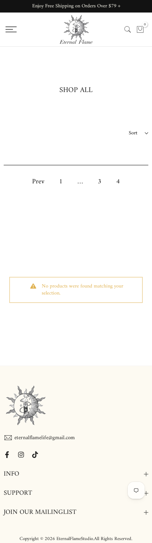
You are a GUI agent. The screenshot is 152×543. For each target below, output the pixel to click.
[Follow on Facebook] (7, 454)
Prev (38, 181)
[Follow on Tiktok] (35, 454)
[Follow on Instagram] (21, 454)
